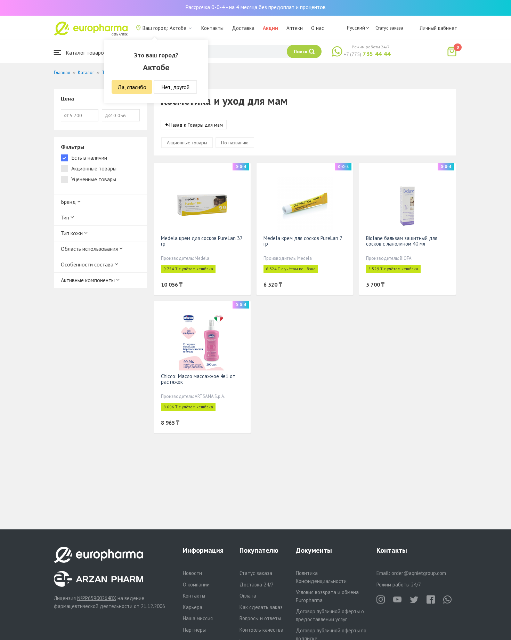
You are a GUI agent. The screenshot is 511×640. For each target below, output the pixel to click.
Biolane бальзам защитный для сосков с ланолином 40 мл (401, 241)
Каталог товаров (85, 52)
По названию (235, 142)
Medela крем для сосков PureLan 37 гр (201, 241)
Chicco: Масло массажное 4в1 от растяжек (198, 379)
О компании (196, 584)
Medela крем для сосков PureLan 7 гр (302, 241)
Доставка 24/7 (257, 584)
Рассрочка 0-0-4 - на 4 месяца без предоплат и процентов (255, 6)
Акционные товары (187, 142)
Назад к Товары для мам (196, 125)
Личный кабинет (438, 28)
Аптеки (294, 28)
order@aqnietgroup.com (418, 573)
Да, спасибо (131, 86)
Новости (192, 573)
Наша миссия (198, 618)
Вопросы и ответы (260, 618)
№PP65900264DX (96, 598)
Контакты (212, 28)
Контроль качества (261, 629)
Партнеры (194, 629)
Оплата (248, 595)
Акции (270, 28)
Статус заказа (389, 28)
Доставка (243, 28)
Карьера (192, 607)
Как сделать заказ (261, 607)
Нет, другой (175, 86)
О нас (317, 28)
